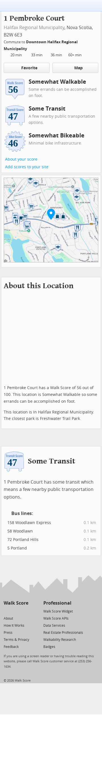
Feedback (11, 647)
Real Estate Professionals (63, 633)
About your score (21, 159)
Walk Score (16, 603)
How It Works (14, 626)
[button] (51, 214)
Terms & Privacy (16, 640)
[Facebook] (15, 611)
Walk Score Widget (58, 611)
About (8, 618)
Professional (57, 603)
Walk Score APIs (56, 618)
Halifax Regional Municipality (34, 27)
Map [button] (78, 68)
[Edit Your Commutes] (30, 48)
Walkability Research (59, 640)
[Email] (24, 611)
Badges (49, 647)
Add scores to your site (26, 167)
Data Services (54, 626)
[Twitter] (7, 611)
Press (8, 633)
